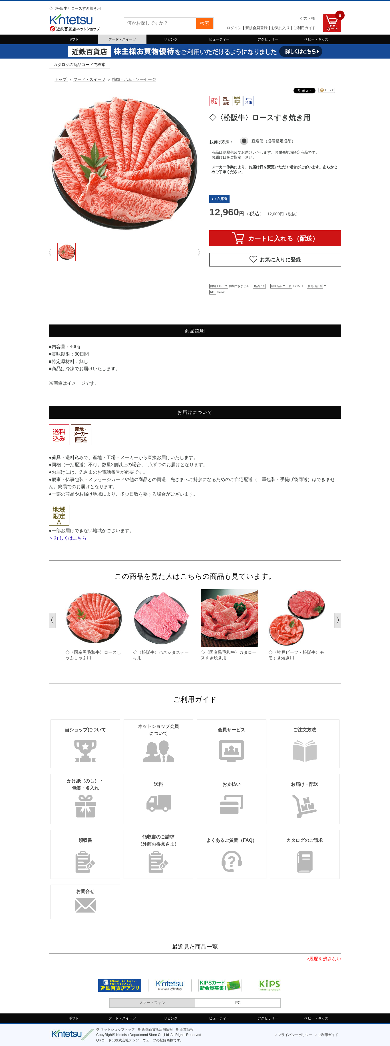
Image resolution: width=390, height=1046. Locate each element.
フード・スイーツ (122, 39)
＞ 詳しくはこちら (68, 538)
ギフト (74, 39)
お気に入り (280, 28)
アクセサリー (268, 39)
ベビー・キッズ (316, 39)
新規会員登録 (256, 28)
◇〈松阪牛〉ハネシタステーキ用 (161, 655)
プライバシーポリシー (295, 1035)
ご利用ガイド (304, 28)
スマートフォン (152, 1003)
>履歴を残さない (324, 958)
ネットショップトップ (117, 1029)
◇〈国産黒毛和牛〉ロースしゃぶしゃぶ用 (93, 655)
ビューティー (219, 39)
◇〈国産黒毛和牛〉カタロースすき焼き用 (228, 655)
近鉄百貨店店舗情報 (157, 1029)
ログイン (234, 28)
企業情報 (187, 1029)
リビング (171, 39)
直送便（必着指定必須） (273, 141)
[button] (52, 620)
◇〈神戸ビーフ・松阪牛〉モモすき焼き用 (296, 655)
